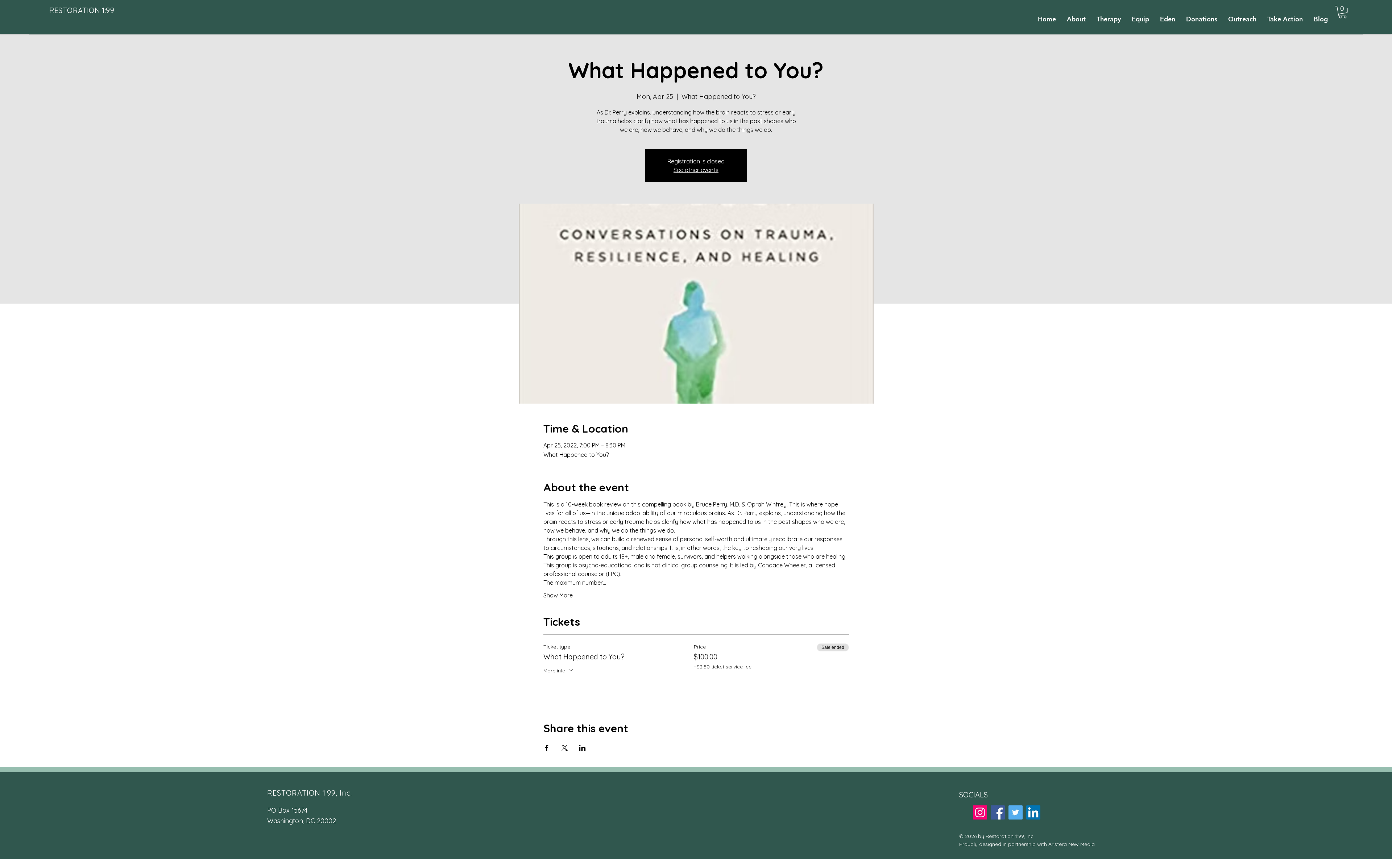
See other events (696, 170)
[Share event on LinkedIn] (582, 748)
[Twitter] (1015, 812)
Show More (558, 595)
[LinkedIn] (1033, 812)
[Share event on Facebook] (546, 748)
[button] (1342, 12)
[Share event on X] (564, 748)
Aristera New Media (1071, 844)
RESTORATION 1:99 (81, 10)
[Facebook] (998, 812)
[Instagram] (980, 812)
